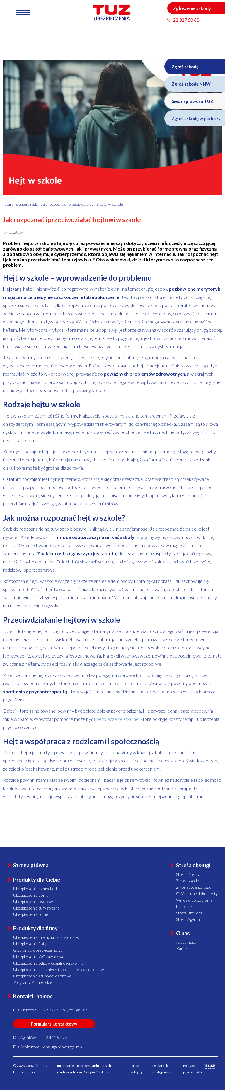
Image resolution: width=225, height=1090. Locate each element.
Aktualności (186, 942)
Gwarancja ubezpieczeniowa (37, 950)
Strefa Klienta (188, 874)
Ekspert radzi (187, 906)
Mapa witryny (136, 1069)
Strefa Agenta (188, 919)
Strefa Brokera (189, 912)
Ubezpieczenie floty (30, 943)
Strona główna (31, 865)
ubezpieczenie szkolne (116, 719)
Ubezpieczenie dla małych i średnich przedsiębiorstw (58, 969)
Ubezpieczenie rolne (30, 914)
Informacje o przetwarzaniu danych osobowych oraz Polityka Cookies (84, 1069)
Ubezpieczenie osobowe (34, 901)
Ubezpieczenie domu (31, 895)
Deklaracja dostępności (161, 1069)
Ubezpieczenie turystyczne (36, 907)
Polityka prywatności (192, 1069)
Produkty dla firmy (35, 928)
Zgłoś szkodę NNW (191, 83)
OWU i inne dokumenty (197, 893)
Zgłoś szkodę (185, 66)
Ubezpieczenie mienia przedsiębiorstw (46, 937)
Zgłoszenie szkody (192, 8)
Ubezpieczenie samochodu (36, 888)
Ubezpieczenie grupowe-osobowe (42, 975)
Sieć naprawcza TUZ (192, 101)
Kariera (183, 948)
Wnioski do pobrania (194, 899)
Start (8, 204)
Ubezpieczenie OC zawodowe (38, 956)
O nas (183, 933)
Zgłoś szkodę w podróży (196, 118)
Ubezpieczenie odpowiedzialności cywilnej (49, 962)
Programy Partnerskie (32, 982)
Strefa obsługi (193, 865)
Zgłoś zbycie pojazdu (194, 887)
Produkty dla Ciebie (36, 879)
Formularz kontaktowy (54, 1023)
